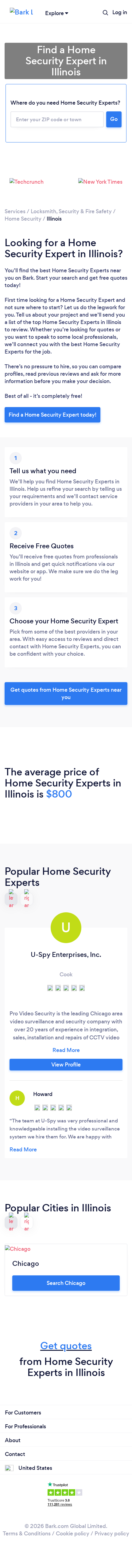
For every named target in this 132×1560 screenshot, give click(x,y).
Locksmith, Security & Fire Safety (71, 211)
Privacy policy (112, 1533)
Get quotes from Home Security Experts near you (66, 693)
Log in (119, 12)
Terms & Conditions (27, 1533)
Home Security (24, 218)
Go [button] (114, 119)
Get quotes (66, 1346)
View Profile (66, 1064)
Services (15, 211)
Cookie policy (72, 1533)
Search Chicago (66, 1283)
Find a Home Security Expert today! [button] (52, 414)
